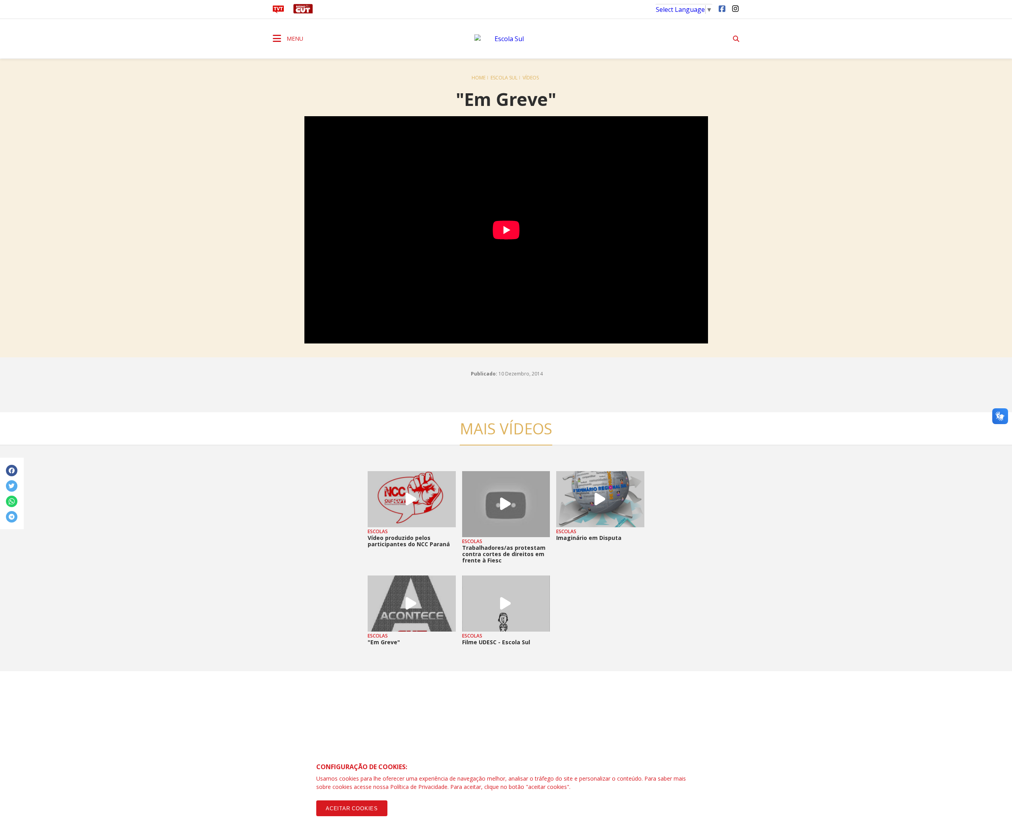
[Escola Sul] (506, 38)
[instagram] (735, 8)
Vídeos (531, 77)
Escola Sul (504, 77)
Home (478, 77)
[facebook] (722, 8)
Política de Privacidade (418, 786)
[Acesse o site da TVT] (278, 11)
